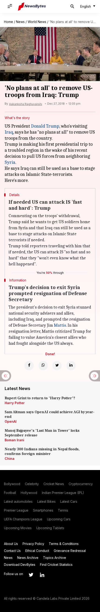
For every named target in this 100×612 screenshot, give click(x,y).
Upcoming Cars (58, 519)
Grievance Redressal (70, 551)
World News (37, 22)
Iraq (9, 132)
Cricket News (53, 484)
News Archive (27, 558)
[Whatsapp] (43, 365)
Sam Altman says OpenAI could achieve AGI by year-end (49, 414)
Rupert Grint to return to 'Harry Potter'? (40, 398)
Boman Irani (14, 440)
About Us (11, 544)
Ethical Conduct (37, 551)
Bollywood (12, 484)
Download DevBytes (19, 565)
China (9, 459)
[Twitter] (57, 365)
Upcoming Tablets (50, 528)
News (20, 22)
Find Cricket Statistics (56, 565)
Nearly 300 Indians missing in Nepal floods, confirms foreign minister (42, 451)
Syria (10, 162)
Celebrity (32, 484)
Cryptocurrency (81, 484)
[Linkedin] (71, 365)
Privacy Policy (33, 544)
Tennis (63, 510)
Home (8, 22)
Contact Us (12, 551)
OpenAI (11, 421)
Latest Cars (68, 501)
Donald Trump (45, 126)
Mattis (60, 325)
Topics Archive (54, 558)
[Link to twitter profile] (31, 575)
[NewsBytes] (32, 6)
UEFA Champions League (23, 519)
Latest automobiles (18, 501)
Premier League (16, 510)
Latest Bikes (46, 501)
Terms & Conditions (64, 544)
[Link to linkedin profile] (42, 575)
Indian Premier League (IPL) (63, 493)
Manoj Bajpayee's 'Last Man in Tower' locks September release (42, 433)
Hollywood (29, 493)
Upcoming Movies (18, 528)
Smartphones (43, 510)
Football (10, 493)
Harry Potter (15, 403)
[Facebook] (29, 365)
